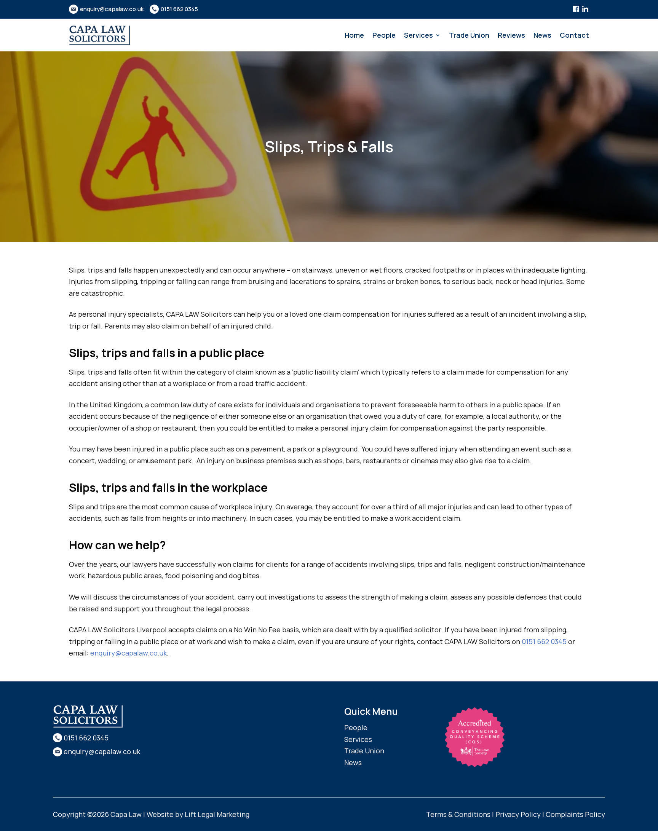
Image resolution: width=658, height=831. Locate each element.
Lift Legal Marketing (217, 814)
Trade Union (469, 36)
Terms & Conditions (458, 814)
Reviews (511, 36)
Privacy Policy (518, 814)
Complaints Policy (575, 814)
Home (354, 36)
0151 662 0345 (179, 9)
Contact (574, 36)
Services (418, 36)
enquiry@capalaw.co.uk (112, 9)
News (542, 36)
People (384, 36)
